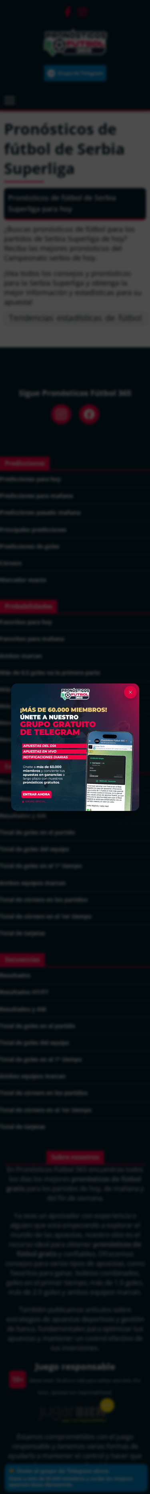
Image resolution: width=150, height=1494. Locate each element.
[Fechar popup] (130, 692)
